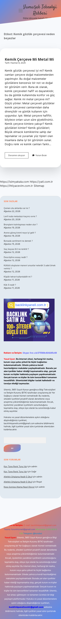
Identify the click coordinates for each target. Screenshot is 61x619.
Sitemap (39, 185)
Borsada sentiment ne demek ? (18, 241)
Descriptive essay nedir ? (15, 257)
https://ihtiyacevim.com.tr (16, 185)
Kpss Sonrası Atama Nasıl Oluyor (19, 487)
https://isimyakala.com (14, 181)
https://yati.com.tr (41, 181)
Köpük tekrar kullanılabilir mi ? (18, 276)
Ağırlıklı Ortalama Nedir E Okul (18, 476)
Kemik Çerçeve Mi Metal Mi (29, 59)
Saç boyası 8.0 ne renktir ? (16, 249)
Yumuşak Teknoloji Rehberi (40, 10)
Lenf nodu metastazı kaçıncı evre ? (20, 216)
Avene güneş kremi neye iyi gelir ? (20, 232)
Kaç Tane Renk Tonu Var (15, 466)
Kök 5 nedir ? (10, 285)
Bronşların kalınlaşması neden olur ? (20, 224)
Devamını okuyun (18, 156)
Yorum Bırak (41, 155)
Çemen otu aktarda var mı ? (17, 208)
